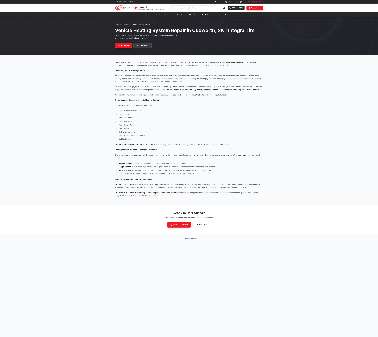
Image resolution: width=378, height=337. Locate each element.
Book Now (125, 45)
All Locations (193, 15)
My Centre (205, 15)
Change (162, 9)
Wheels (157, 15)
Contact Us (229, 15)
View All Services (190, 238)
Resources (217, 15)
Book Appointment (180, 225)
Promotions (181, 15)
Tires (147, 15)
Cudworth (118, 24)
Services (168, 15)
